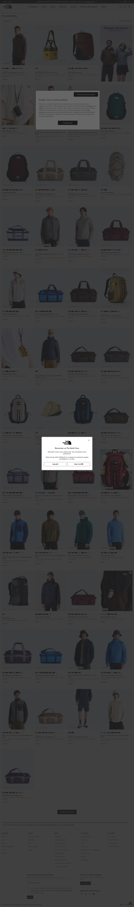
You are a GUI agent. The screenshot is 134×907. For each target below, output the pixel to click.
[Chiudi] (89, 440)
